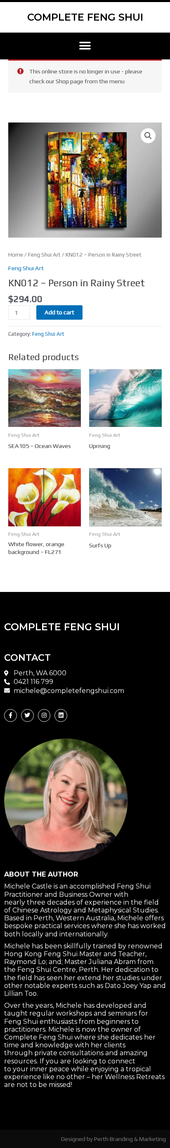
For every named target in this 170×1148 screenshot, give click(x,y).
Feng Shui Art (44, 254)
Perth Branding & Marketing (130, 1138)
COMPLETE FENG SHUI (85, 17)
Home (15, 254)
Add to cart (59, 312)
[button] (85, 46)
